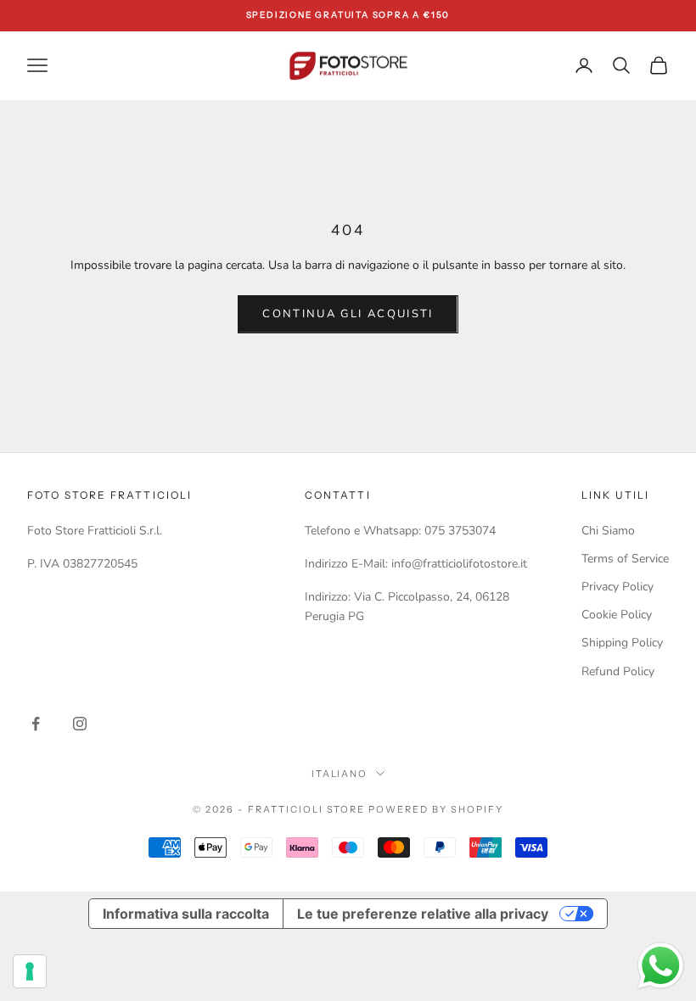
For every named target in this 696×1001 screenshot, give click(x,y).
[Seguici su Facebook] (35, 723)
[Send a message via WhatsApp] (661, 966)
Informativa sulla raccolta (186, 913)
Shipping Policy (622, 643)
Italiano (340, 774)
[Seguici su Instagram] (79, 723)
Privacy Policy (617, 587)
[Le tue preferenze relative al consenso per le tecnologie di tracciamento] (30, 971)
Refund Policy (617, 671)
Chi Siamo (608, 531)
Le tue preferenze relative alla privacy (422, 913)
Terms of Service (625, 559)
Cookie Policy (616, 615)
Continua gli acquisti (347, 314)
